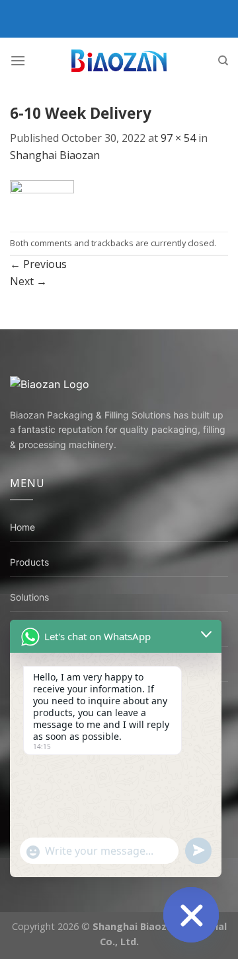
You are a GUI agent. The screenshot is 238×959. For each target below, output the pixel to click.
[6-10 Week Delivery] (42, 196)
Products (29, 562)
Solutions (29, 597)
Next (28, 281)
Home (22, 527)
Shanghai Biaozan (55, 155)
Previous (38, 264)
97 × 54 (178, 138)
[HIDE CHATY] (191, 914)
